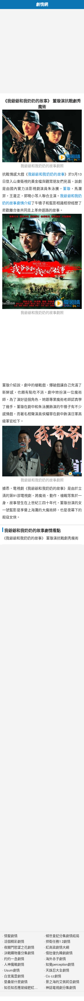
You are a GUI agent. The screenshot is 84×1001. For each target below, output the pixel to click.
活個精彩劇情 (14, 941)
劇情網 (42, 4)
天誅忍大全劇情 (57, 970)
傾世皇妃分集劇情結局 (62, 935)
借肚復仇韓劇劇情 (59, 952)
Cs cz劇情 (53, 976)
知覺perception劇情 (60, 964)
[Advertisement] (42, 51)
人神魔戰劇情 (14, 964)
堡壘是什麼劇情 (16, 981)
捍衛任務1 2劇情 (58, 941)
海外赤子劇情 (56, 958)
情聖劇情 (10, 935)
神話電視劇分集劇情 (61, 987)
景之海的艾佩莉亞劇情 (62, 981)
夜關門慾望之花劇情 (19, 947)
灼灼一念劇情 (14, 958)
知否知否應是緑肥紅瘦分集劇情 (27, 987)
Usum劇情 (12, 970)
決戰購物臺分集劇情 (19, 952)
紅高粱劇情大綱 (57, 947)
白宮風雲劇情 (14, 976)
